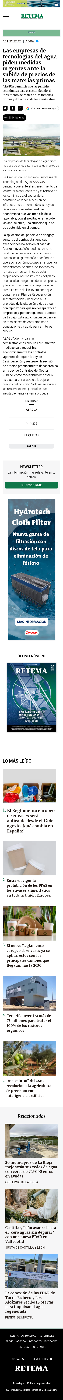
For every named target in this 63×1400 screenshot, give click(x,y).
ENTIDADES (50, 1341)
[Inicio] (32, 17)
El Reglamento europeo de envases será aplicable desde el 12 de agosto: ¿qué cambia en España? (31, 821)
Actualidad (12, 41)
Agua (29, 41)
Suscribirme (31, 485)
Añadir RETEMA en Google (43, 108)
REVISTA (14, 1335)
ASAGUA (31, 409)
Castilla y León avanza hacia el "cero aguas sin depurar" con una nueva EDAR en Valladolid (30, 1235)
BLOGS (9, 1341)
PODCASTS (35, 1341)
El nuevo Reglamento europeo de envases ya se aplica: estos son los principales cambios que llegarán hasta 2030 (28, 955)
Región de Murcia (19, 1317)
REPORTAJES (46, 1335)
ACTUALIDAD (28, 1335)
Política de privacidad (39, 1383)
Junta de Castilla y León (25, 1247)
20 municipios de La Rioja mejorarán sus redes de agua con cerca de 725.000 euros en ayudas (31, 1169)
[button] (5, 108)
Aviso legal (18, 1383)
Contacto (39, 1347)
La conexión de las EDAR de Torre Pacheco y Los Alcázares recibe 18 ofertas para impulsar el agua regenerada (30, 1302)
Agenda (21, 1341)
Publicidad (23, 1347)
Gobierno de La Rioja (21, 1182)
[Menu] (6, 17)
